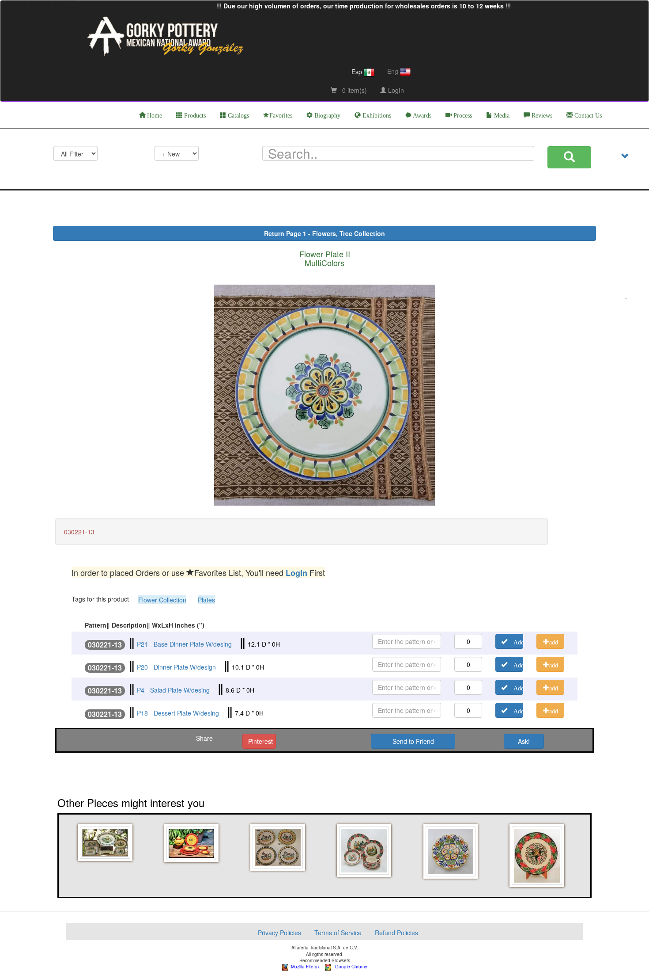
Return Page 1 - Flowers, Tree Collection (324, 233)
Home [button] (153, 115)
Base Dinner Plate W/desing (193, 644)
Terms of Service (338, 932)
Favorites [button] (280, 115)
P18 (142, 712)
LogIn (395, 90)
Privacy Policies (279, 932)
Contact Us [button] (587, 115)
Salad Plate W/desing (180, 690)
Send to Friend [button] (413, 741)
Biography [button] (326, 115)
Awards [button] (421, 115)
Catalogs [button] (237, 115)
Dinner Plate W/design (185, 667)
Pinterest (260, 741)
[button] (106, 842)
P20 (142, 667)
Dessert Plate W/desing (186, 712)
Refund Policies (396, 932)
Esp (357, 71)
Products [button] (194, 115)
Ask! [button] (524, 741)
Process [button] (462, 115)
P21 (142, 644)
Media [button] (500, 115)
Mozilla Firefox (304, 967)
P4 (140, 690)
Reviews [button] (541, 115)
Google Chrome (349, 967)
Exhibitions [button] (376, 115)
